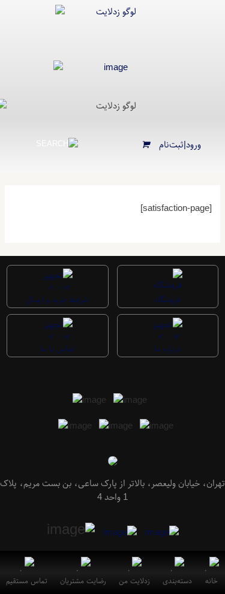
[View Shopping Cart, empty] (146, 145)
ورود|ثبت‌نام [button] (180, 144)
